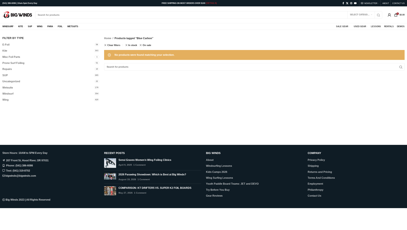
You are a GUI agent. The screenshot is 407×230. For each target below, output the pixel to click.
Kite (4, 50)
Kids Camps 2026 (216, 172)
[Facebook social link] (343, 3)
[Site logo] (17, 14)
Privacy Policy (316, 160)
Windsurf (7, 93)
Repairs (7, 69)
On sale (147, 45)
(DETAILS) (211, 3)
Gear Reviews (214, 195)
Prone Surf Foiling (13, 63)
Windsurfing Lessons (219, 166)
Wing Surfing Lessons (219, 177)
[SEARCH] (378, 15)
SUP (5, 75)
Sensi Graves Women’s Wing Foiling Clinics (145, 160)
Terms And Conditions (321, 177)
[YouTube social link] (355, 3)
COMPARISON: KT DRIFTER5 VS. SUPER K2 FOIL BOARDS (155, 188)
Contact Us (314, 195)
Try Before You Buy (218, 189)
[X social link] (347, 3)
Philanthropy (315, 189)
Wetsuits (7, 87)
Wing (5, 99)
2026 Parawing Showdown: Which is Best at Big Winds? (152, 174)
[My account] (389, 15)
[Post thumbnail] (110, 163)
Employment (315, 183)
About (209, 160)
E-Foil (5, 44)
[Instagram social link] (351, 3)
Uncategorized (11, 81)
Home (107, 38)
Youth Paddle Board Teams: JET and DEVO (232, 183)
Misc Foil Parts (11, 57)
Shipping (313, 166)
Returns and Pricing (320, 172)
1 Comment (139, 165)
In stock (132, 45)
